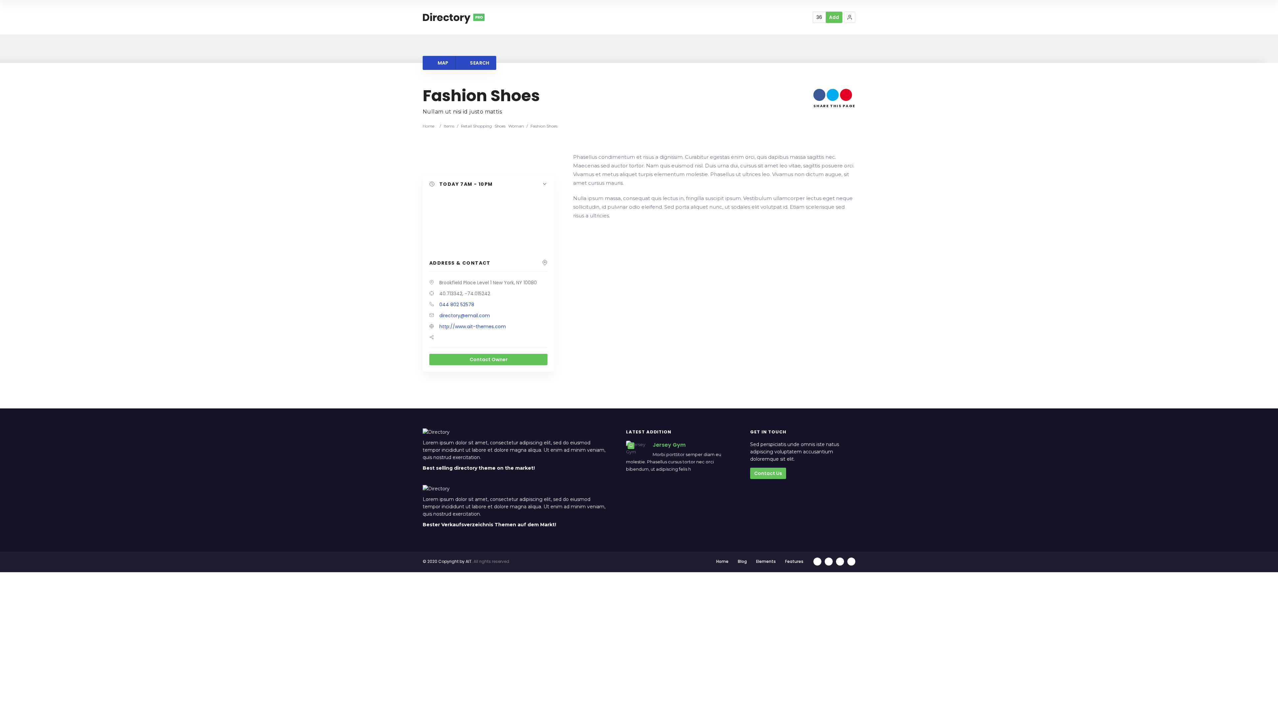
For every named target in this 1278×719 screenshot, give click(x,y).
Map (442, 63)
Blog (742, 561)
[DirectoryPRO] (454, 17)
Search (479, 63)
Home (428, 125)
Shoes (500, 125)
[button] (849, 17)
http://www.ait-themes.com (472, 326)
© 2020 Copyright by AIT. (448, 561)
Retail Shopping (476, 125)
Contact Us (768, 473)
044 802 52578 (456, 304)
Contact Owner (489, 359)
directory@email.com (464, 315)
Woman (516, 125)
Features (794, 561)
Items (449, 125)
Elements (766, 561)
